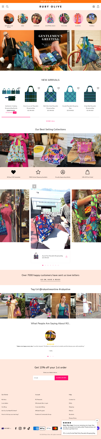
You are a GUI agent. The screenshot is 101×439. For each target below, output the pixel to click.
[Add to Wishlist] (19, 88)
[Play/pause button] (34, 186)
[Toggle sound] (67, 245)
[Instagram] (20, 428)
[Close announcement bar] (99, 1)
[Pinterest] (24, 428)
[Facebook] (15, 428)
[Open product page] (11, 93)
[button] (3, 6)
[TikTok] (28, 428)
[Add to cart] (66, 256)
